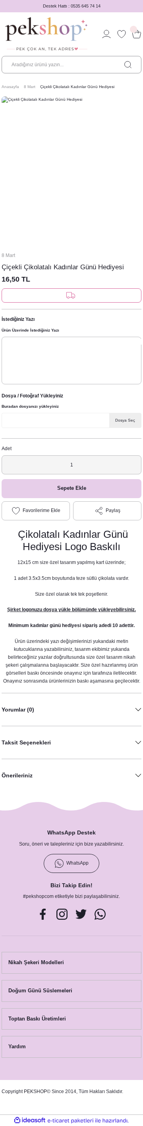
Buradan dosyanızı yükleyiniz (30, 406)
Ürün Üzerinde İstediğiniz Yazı (30, 330)
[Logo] (46, 34)
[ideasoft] (30, 1120)
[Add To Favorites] (36, 510)
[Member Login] (106, 34)
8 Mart (8, 255)
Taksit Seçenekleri (26, 742)
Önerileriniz (17, 775)
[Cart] (136, 34)
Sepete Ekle (71, 488)
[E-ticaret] (70, 1121)
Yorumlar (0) (18, 709)
